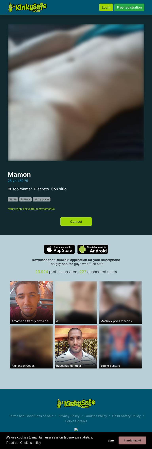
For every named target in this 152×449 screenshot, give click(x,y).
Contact (76, 222)
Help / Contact (76, 421)
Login (106, 7)
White (13, 199)
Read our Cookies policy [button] (23, 442)
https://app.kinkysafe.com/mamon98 (31, 208)
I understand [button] (132, 440)
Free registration (129, 7)
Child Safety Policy (126, 416)
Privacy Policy (69, 416)
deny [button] (111, 440)
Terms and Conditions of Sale (31, 416)
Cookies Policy (96, 416)
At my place (41, 199)
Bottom (25, 199)
